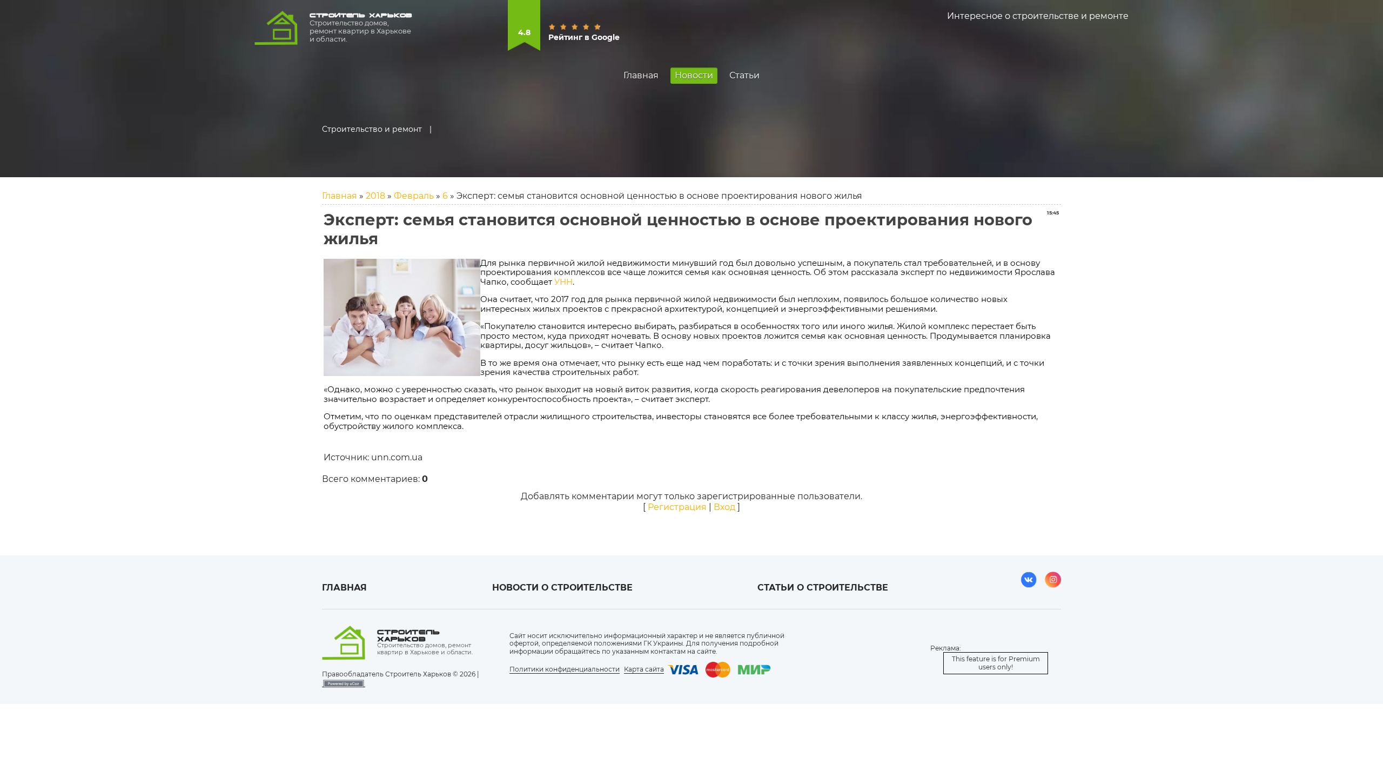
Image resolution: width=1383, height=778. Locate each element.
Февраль (414, 196)
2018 (375, 196)
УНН (563, 282)
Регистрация (677, 507)
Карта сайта (644, 669)
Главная (339, 196)
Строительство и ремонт (372, 129)
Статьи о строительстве (822, 587)
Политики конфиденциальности (564, 669)
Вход (724, 507)
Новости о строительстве (562, 587)
